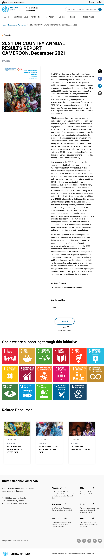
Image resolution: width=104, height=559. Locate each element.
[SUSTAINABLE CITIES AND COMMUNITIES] (77, 374)
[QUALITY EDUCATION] (60, 356)
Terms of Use (90, 553)
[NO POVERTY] (9, 356)
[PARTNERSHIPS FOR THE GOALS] (77, 392)
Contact (54, 553)
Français (92, 2)
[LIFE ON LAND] (43, 392)
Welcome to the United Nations (15, 3)
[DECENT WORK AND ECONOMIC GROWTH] (26, 374)
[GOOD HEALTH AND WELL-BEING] (43, 356)
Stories (83, 504)
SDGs (82, 488)
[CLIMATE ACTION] (9, 392)
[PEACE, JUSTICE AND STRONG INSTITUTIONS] (60, 392)
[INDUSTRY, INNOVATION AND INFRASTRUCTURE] (43, 374)
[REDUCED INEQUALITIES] (60, 374)
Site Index (82, 553)
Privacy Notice (75, 553)
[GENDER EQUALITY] (77, 356)
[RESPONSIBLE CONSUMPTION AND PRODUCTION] (94, 374)
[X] (100, 71)
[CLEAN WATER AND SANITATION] (94, 356)
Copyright (60, 553)
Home (4, 25)
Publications (22, 25)
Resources (56, 518)
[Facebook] (100, 79)
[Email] (100, 93)
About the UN (57, 488)
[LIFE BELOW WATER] (26, 392)
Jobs (82, 518)
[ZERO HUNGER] (26, 356)
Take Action (56, 504)
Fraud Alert (67, 553)
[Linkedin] (100, 86)
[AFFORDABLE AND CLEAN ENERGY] (9, 374)
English (99, 2)
